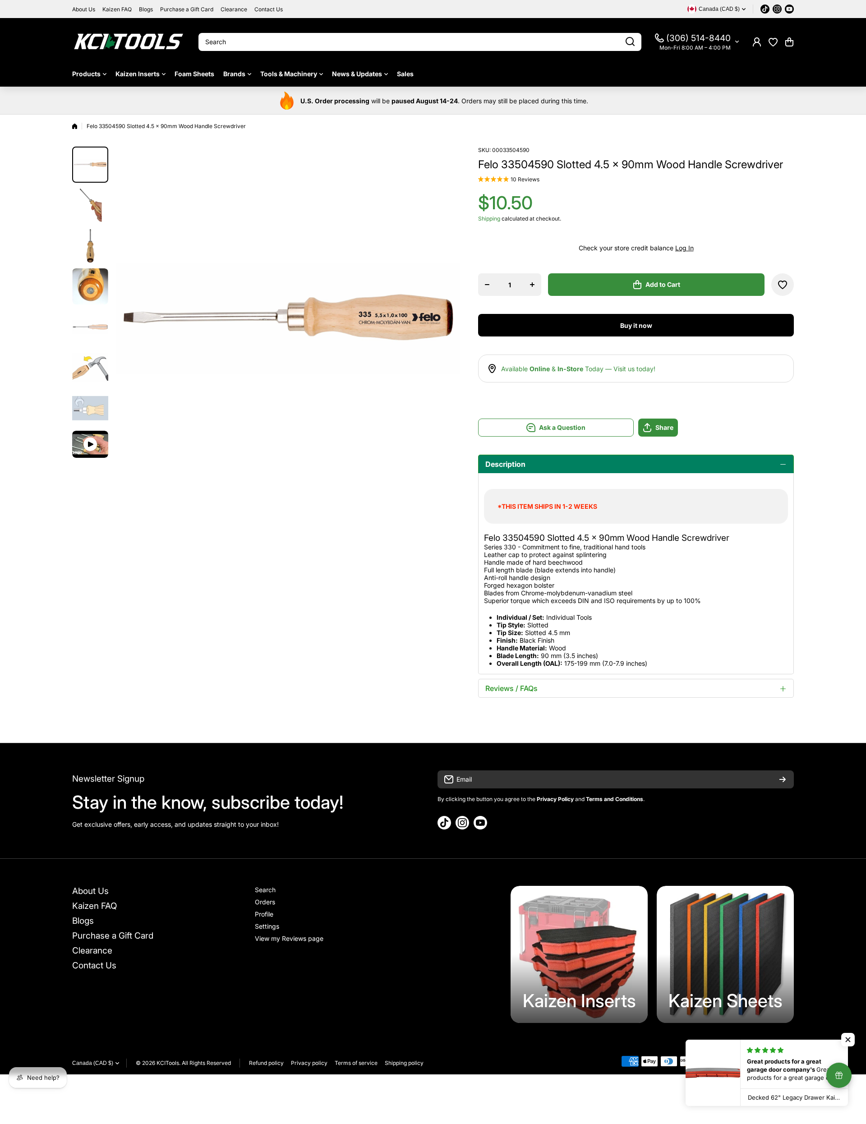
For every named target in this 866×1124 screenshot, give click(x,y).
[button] (789, 41)
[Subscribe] (782, 779)
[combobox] (419, 42)
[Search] (630, 42)
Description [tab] (505, 464)
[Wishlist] (773, 41)
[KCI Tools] (128, 42)
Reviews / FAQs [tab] (511, 688)
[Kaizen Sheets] (725, 954)
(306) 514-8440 (698, 38)
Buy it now (636, 325)
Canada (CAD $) (92, 1063)
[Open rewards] (839, 1075)
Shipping (489, 218)
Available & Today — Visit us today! (578, 369)
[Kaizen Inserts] (579, 954)
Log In (684, 248)
